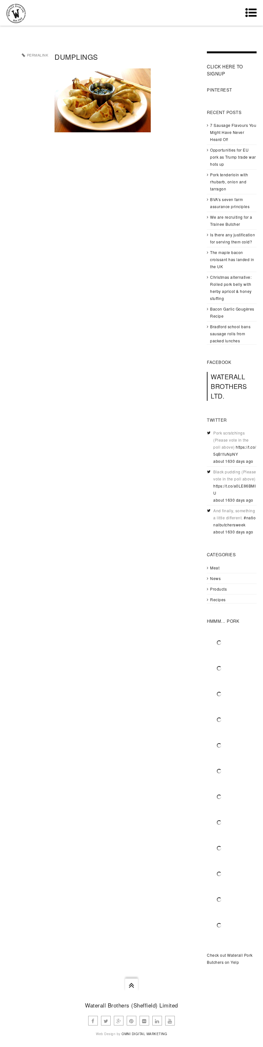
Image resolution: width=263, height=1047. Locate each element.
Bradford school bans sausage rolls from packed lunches (230, 333)
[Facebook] (93, 1020)
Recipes (218, 599)
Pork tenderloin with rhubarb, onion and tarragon (229, 181)
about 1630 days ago (233, 461)
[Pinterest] (131, 1020)
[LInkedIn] (157, 1020)
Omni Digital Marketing (144, 1034)
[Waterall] (16, 13)
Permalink (37, 54)
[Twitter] (106, 1020)
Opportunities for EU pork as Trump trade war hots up (233, 157)
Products (218, 589)
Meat (214, 567)
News (215, 578)
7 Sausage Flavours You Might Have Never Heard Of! (233, 132)
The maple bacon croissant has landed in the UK (232, 259)
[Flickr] (144, 1020)
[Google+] (118, 1020)
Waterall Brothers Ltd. (229, 386)
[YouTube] (170, 1020)
